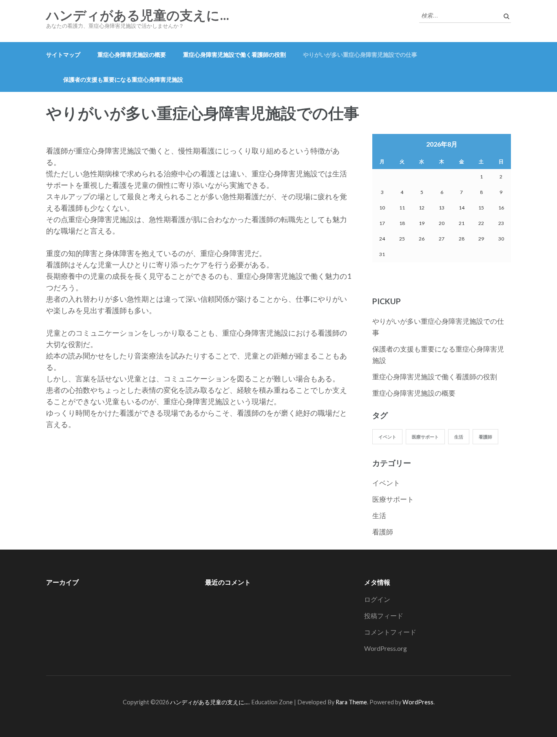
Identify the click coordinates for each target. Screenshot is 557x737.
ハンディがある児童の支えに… (137, 15)
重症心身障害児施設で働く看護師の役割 (234, 54)
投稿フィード (383, 615)
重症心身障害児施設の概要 (131, 54)
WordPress (417, 702)
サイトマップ (63, 54)
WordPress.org (385, 648)
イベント (387, 436)
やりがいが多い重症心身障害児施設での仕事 (360, 54)
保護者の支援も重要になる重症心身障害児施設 (123, 79)
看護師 (485, 436)
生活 (458, 436)
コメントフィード (390, 632)
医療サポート (425, 436)
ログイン (377, 599)
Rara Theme (351, 702)
